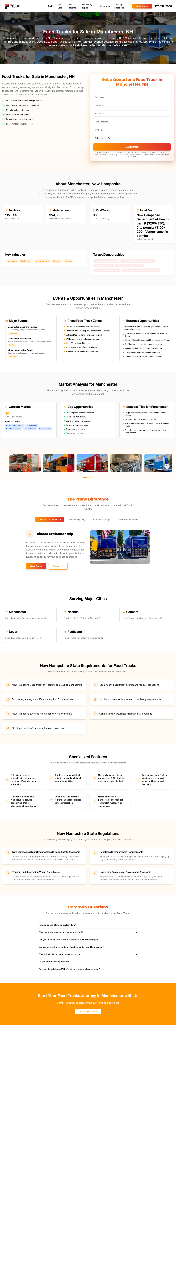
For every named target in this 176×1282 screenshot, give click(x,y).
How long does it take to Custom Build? (58, 925)
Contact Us (58, 566)
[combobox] (132, 138)
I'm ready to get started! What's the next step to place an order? (69, 969)
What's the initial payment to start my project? (61, 954)
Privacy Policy (156, 155)
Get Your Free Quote (88, 1011)
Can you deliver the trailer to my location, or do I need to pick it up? (71, 947)
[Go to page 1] (85, 477)
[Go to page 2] (88, 477)
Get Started (132, 147)
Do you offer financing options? (54, 961)
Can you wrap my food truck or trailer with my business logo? (68, 939)
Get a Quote (142, 6)
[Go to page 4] (92, 477)
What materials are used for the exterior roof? (61, 932)
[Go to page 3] (90, 477)
